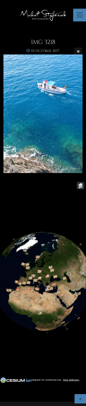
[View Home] (80, 185)
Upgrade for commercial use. (47, 380)
